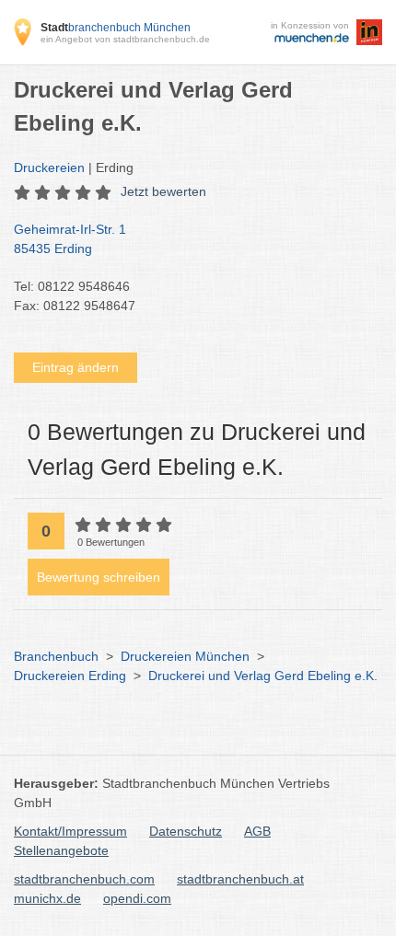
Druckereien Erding (70, 675)
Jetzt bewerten (163, 191)
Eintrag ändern (75, 367)
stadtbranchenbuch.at (240, 879)
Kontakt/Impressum (70, 831)
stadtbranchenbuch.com (84, 879)
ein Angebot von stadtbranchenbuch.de (125, 39)
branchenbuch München (116, 27)
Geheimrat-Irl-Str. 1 (70, 239)
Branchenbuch (56, 656)
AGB (257, 831)
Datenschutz (185, 831)
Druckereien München (185, 656)
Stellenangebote (61, 850)
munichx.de (47, 898)
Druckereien (49, 167)
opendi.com (137, 898)
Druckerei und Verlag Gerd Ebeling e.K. (263, 675)
